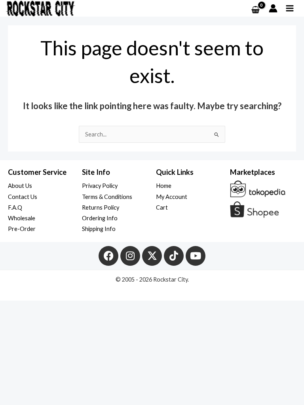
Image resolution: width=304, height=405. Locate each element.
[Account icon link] (273, 8)
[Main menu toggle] (289, 8)
